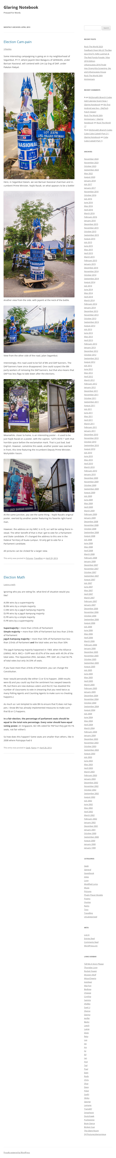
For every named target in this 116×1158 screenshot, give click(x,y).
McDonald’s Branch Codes (100, 97)
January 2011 (90, 431)
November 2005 (91, 655)
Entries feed (89, 938)
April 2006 (88, 637)
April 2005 (88, 681)
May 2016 (88, 206)
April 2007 (88, 594)
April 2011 (88, 420)
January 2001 (90, 829)
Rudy (86, 1076)
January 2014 (90, 307)
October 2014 (90, 275)
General (87, 869)
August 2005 (89, 666)
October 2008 (90, 528)
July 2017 (88, 184)
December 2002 (91, 782)
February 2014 (90, 304)
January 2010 (90, 474)
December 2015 (91, 224)
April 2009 (88, 507)
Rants (33, 747)
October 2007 (90, 572)
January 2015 (90, 264)
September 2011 (91, 402)
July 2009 (88, 496)
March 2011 (89, 423)
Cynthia (87, 996)
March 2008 (89, 554)
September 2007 (91, 576)
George (87, 1101)
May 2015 (88, 249)
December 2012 (91, 351)
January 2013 (90, 347)
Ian (85, 1058)
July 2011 (88, 409)
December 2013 (91, 311)
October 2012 (90, 354)
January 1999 (90, 847)
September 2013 (91, 322)
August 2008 (89, 536)
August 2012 (89, 362)
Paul (86, 1069)
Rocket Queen (90, 971)
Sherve (87, 1011)
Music (86, 887)
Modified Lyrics (91, 884)
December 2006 (91, 608)
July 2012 (88, 365)
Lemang (87, 1105)
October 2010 (90, 441)
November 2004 (91, 699)
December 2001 (91, 826)
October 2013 (90, 318)
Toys (86, 909)
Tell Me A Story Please (94, 964)
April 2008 (88, 550)
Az (85, 1051)
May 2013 (88, 336)
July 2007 (88, 583)
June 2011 (88, 412)
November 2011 (91, 394)
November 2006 (91, 612)
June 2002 (88, 804)
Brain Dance (89, 1123)
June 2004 (88, 717)
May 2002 (88, 808)
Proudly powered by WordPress (17, 1152)
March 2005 (89, 684)
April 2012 (88, 376)
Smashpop (89, 1112)
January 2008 (90, 561)
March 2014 (89, 300)
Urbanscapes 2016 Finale (95, 64)
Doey (86, 1032)
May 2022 (88, 173)
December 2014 (91, 267)
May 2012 (88, 372)
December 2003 (91, 739)
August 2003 (89, 753)
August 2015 (89, 238)
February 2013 (90, 343)
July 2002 (88, 800)
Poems (87, 898)
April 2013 (88, 340)
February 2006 (90, 644)
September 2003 (91, 750)
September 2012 (91, 358)
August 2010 (89, 449)
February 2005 (90, 688)
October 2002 (90, 789)
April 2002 (88, 811)
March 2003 (89, 771)
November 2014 (91, 271)
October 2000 (90, 833)
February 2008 (90, 557)
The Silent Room (91, 1130)
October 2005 (90, 659)
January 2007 (90, 605)
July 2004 (88, 713)
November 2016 (91, 191)
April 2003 (88, 768)
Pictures (29, 558)
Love (86, 880)
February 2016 (90, 217)
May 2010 (88, 460)
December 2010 (91, 434)
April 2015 (88, 253)
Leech (86, 1025)
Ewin (86, 1072)
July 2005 (88, 670)
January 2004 (90, 735)
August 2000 (89, 840)
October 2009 (90, 485)
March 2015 (89, 256)
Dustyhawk (89, 1116)
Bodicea (87, 989)
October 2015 (90, 231)
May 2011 (88, 416)
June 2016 (88, 202)
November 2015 (91, 227)
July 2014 (88, 285)
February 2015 (90, 260)
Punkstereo (89, 1119)
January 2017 (90, 188)
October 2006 (90, 615)
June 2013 (88, 333)
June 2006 (88, 630)
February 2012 (90, 383)
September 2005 (91, 663)
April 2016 (88, 209)
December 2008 (91, 521)
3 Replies (7, 49)
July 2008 (88, 539)
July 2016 (88, 198)
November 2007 (91, 568)
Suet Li (87, 1007)
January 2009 (90, 518)
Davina (87, 1014)
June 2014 (88, 289)
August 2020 (89, 177)
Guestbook (89, 873)
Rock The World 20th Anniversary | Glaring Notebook (93, 119)
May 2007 (88, 590)
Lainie (86, 1029)
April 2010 (88, 463)
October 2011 (90, 398)
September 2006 (91, 619)
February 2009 (90, 514)
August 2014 (89, 282)
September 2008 (91, 532)
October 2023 (90, 166)
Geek (28, 747)
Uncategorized (90, 916)
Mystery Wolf (90, 974)
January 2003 (90, 779)
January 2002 (90, 822)
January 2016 (90, 220)
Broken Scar (89, 1127)
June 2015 (88, 246)
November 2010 (91, 438)
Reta (86, 1036)
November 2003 (91, 742)
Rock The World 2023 (93, 46)
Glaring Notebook (21, 7)
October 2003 (90, 746)
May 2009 (88, 503)
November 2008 (91, 525)
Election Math (14, 577)
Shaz (86, 1083)
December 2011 (91, 391)
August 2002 (89, 797)
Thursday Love (90, 967)
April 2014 (88, 296)
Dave (86, 1087)
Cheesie (87, 993)
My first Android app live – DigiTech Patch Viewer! (97, 108)
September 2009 (91, 489)
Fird (86, 1061)
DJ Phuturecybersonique (95, 1134)
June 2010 (88, 456)
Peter (86, 1090)
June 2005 (88, 673)
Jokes (86, 876)
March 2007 (89, 597)
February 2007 (90, 601)
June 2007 (88, 586)
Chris (86, 1080)
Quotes (87, 902)
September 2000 (91, 837)
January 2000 (90, 844)
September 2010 (91, 445)
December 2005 (91, 652)
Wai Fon (87, 985)
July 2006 (88, 626)
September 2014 (91, 278)
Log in (87, 935)
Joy (85, 1047)
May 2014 (88, 293)
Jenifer (87, 1018)
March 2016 (89, 213)
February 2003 (90, 775)
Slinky (86, 1098)
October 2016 (90, 195)
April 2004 (88, 724)
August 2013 (89, 325)
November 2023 (91, 162)
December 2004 (91, 695)
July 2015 (88, 242)
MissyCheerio (90, 978)
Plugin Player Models (93, 895)
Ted (85, 1065)
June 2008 (88, 543)
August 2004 (89, 710)
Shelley (87, 1003)
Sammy (87, 1000)
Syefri (86, 1094)
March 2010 (89, 467)
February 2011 (90, 427)
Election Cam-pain (18, 41)
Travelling (38, 558)
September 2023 (91, 169)
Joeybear (88, 982)
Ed (85, 1054)
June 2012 (88, 369)
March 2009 (89, 510)
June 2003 (88, 760)
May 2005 (88, 677)
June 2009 (88, 499)
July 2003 (88, 757)
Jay (85, 1043)
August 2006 (89, 623)
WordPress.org (90, 945)
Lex (85, 1040)
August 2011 (89, 405)
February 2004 (90, 731)
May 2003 (88, 764)
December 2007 (91, 565)
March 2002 (89, 815)
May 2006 (88, 634)
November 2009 (91, 481)
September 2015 (91, 235)
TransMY (88, 1109)
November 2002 (91, 786)
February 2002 (90, 818)
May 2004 (88, 721)
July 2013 (88, 329)
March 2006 (89, 641)
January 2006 (90, 648)
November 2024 (91, 159)
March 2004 (89, 728)
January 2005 (90, 692)
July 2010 (88, 452)
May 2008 (88, 547)
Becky (86, 1022)
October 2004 (90, 702)
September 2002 (91, 793)
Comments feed (91, 942)
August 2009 (89, 492)
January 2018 (90, 180)
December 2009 (91, 478)
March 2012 (89, 380)
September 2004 (91, 706)
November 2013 (91, 314)
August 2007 (89, 579)
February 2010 (90, 470)
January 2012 (90, 387)
